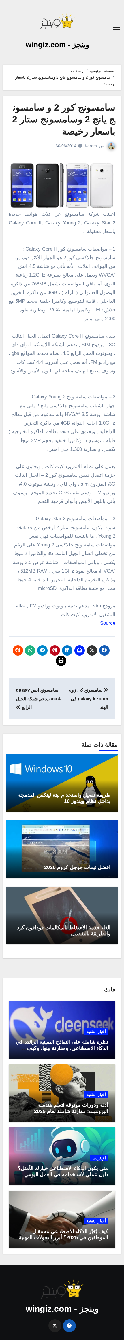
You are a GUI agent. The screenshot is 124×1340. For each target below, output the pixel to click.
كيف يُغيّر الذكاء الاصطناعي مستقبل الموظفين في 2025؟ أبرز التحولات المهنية (63, 1235)
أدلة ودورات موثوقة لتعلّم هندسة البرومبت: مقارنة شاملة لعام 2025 (71, 1108)
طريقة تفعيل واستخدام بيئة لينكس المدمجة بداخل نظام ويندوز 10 (64, 798)
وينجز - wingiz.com (57, 44)
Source (107, 623)
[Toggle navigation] (116, 29)
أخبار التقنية (96, 1031)
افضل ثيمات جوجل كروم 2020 (77, 867)
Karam (91, 145)
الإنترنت (99, 1158)
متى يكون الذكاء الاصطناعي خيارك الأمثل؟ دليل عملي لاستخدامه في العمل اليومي (63, 1171)
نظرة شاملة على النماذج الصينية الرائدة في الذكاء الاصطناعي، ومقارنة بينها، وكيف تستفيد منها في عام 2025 (62, 1048)
